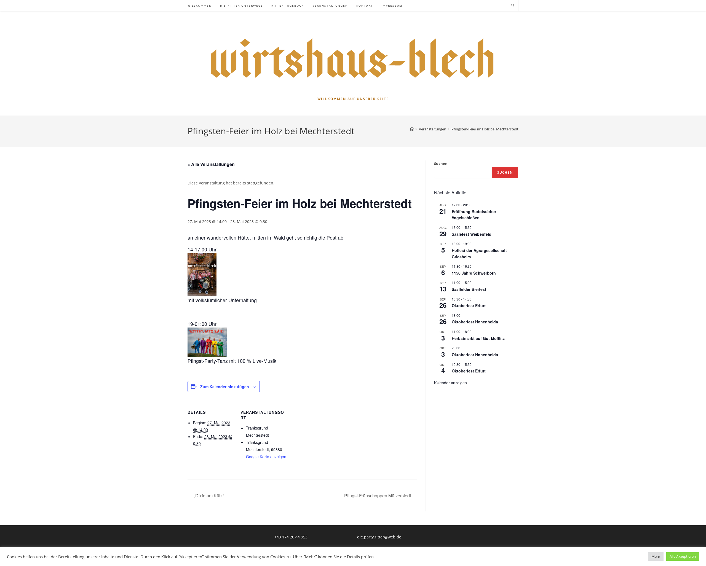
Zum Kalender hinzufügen (224, 386)
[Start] (412, 129)
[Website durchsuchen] (513, 6)
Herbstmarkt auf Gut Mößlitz (478, 338)
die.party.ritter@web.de (379, 537)
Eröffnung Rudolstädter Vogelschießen (474, 215)
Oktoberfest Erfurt (469, 305)
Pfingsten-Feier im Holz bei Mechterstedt (484, 129)
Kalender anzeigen (450, 382)
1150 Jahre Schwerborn (474, 273)
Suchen (441, 163)
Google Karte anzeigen (266, 456)
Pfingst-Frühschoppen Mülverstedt (378, 495)
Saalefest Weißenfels (471, 234)
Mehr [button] (655, 556)
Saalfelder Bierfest (469, 289)
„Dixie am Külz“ (208, 495)
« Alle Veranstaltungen (211, 164)
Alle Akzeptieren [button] (683, 556)
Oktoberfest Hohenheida (475, 321)
